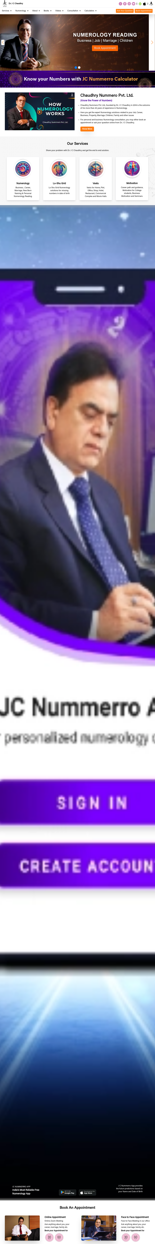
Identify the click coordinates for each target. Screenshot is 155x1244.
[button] (2, 42)
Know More (87, 129)
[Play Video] (40, 112)
